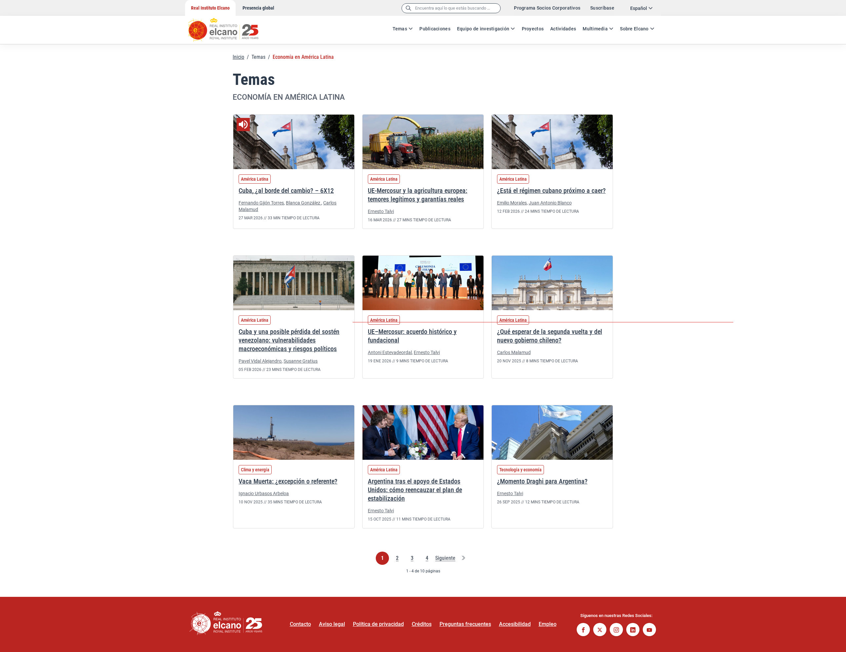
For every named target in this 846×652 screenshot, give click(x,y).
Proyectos (533, 28)
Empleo (548, 624)
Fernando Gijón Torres (261, 202)
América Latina (254, 179)
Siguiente (445, 558)
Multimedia (595, 28)
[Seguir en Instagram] (616, 630)
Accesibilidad (515, 624)
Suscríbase (602, 8)
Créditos (422, 624)
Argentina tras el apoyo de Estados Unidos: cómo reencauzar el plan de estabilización (415, 489)
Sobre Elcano (634, 28)
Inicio (238, 57)
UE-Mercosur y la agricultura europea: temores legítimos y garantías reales (417, 195)
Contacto (300, 624)
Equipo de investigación (483, 28)
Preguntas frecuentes (465, 624)
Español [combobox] (638, 8)
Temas (400, 28)
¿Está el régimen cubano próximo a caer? (551, 191)
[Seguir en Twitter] (599, 630)
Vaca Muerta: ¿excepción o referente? (288, 481)
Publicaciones (434, 28)
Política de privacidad (378, 624)
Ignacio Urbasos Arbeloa (264, 493)
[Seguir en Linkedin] (632, 630)
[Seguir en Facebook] (583, 630)
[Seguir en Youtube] (649, 630)
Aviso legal (332, 624)
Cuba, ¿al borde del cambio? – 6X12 (286, 191)
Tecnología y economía (520, 469)
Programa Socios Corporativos (547, 8)
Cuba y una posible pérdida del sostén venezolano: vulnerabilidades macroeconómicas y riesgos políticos (289, 340)
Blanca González (303, 202)
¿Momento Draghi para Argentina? (542, 481)
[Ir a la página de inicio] (229, 26)
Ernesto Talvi (381, 211)
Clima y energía (255, 469)
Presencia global (258, 8)
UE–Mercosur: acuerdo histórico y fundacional (412, 336)
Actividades (563, 28)
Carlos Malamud (514, 352)
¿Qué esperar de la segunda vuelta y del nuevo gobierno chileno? (549, 336)
